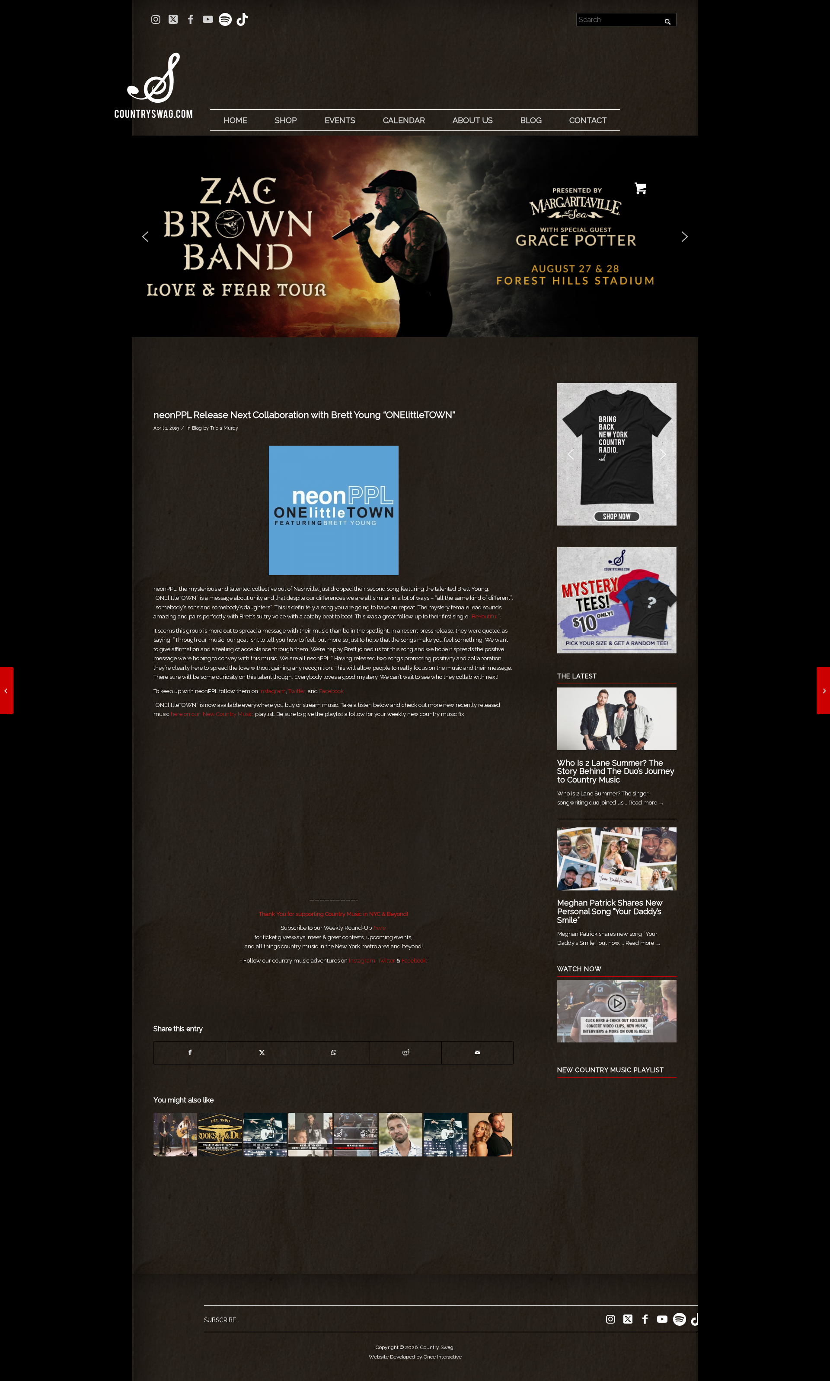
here (379, 928)
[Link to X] (173, 19)
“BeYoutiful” (484, 616)
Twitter (296, 691)
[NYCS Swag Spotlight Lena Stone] (823, 690)
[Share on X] (261, 1053)
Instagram (272, 691)
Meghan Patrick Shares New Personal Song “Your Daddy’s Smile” (609, 911)
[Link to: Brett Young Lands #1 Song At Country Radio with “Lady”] (445, 1134)
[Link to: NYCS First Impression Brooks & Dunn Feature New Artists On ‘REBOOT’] (220, 1134)
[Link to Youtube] (207, 19)
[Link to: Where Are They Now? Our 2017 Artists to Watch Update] (310, 1134)
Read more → (646, 802)
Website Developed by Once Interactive (415, 1357)
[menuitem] (235, 120)
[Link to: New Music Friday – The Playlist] (355, 1134)
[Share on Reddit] (405, 1053)
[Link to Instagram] (156, 19)
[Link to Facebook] (190, 19)
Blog (197, 428)
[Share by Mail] (477, 1053)
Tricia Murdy (224, 428)
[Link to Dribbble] (242, 19)
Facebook (331, 691)
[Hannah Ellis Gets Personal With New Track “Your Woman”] (6, 690)
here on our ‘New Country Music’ (212, 714)
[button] (415, 236)
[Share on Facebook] (190, 1053)
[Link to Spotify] (225, 19)
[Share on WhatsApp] (334, 1053)
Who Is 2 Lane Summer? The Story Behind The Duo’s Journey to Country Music (615, 771)
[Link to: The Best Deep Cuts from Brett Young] (265, 1134)
